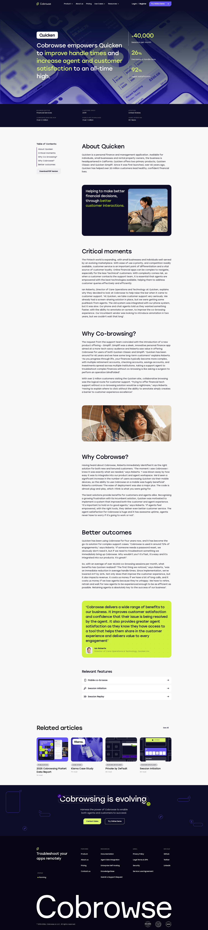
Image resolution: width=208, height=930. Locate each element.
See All (166, 728)
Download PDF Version (48, 171)
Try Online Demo (158, 4)
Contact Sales (92, 821)
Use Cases (98, 4)
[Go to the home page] (44, 3)
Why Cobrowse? (46, 161)
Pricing (89, 4)
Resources (112, 4)
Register (142, 4)
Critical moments (46, 153)
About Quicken (45, 149)
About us (79, 4)
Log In (134, 4)
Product (67, 4)
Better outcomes (46, 164)
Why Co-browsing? (47, 157)
